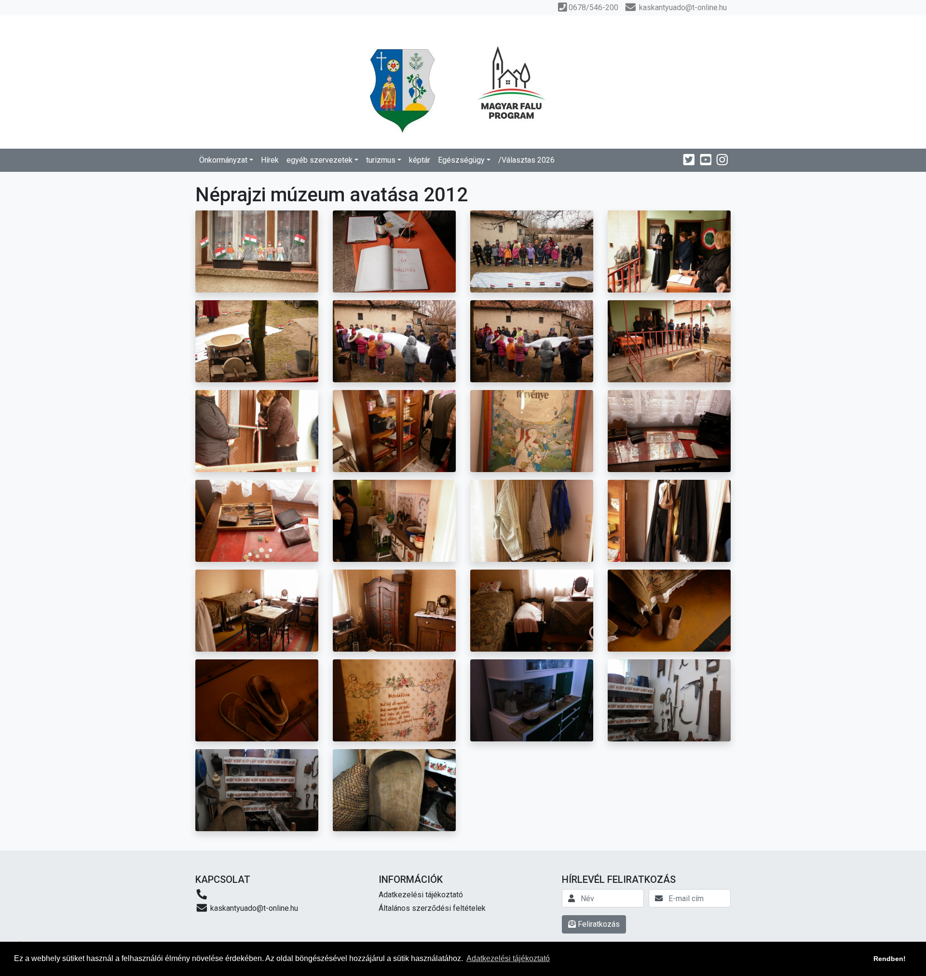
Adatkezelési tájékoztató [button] (508, 958)
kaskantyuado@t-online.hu (253, 908)
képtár (419, 160)
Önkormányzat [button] (223, 160)
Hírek (270, 160)
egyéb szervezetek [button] (319, 160)
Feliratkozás (598, 924)
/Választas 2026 (526, 160)
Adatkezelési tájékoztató (421, 894)
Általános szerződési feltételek (432, 908)
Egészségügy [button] (461, 160)
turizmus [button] (380, 160)
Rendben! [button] (889, 958)
